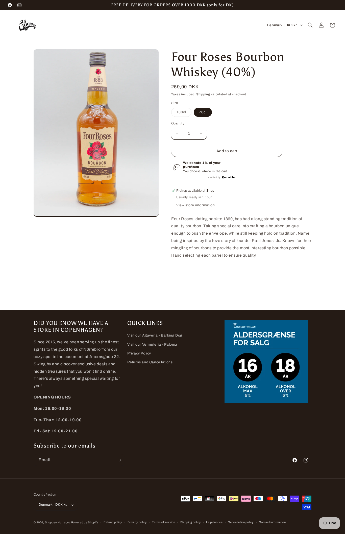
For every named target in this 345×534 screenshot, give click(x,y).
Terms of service (163, 522)
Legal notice (214, 522)
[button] (10, 25)
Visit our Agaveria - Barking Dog (154, 335)
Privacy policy (137, 522)
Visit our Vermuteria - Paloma (152, 344)
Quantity (177, 123)
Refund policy (113, 522)
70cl (203, 112)
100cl (184, 113)
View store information (195, 205)
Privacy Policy (139, 353)
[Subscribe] (119, 460)
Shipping (203, 94)
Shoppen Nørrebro (57, 522)
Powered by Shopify (84, 522)
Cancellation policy (241, 522)
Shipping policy (190, 522)
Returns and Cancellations (150, 362)
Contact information (272, 522)
